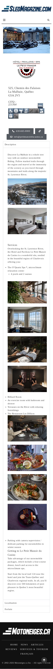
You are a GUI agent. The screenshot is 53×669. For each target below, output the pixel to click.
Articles (37, 645)
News (24, 645)
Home (14, 645)
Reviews (11, 649)
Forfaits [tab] (8, 609)
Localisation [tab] (11, 603)
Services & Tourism (34, 649)
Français (26, 654)
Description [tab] (10, 144)
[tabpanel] (26, 374)
